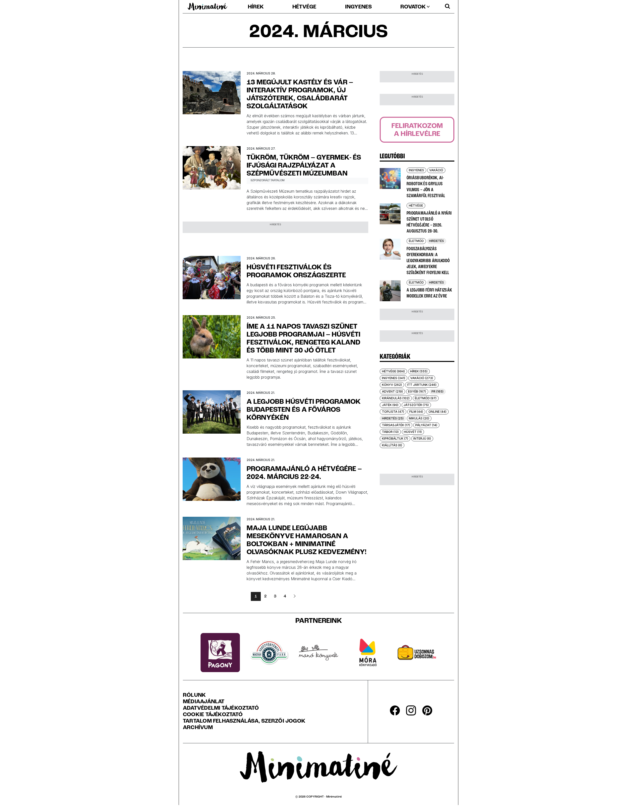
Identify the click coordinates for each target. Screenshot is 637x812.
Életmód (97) (425, 398)
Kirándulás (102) (396, 398)
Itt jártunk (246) (421, 385)
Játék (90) (390, 405)
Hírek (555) (418, 371)
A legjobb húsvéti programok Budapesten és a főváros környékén (304, 410)
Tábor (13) (390, 432)
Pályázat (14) (426, 425)
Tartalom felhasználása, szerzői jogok (244, 721)
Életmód (416, 241)
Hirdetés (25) (393, 418)
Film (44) (416, 411)
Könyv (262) (392, 385)
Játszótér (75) (416, 405)
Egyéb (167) (417, 391)
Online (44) (437, 411)
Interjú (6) (422, 438)
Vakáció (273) (421, 378)
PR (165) (437, 391)
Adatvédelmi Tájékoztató (221, 708)
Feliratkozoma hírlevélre (417, 130)
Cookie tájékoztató (213, 715)
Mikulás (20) (419, 418)
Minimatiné (334, 796)
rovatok (413, 7)
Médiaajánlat (204, 702)
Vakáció (436, 170)
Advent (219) (392, 391)
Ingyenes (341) (393, 378)
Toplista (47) (393, 411)
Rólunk (194, 695)
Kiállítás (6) (392, 445)
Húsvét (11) (413, 432)
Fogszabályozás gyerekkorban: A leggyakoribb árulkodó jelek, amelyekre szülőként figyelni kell (428, 260)
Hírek (256, 7)
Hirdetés (436, 241)
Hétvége (304, 7)
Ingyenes (358, 7)
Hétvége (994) (393, 371)
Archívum (198, 728)
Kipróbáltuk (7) (395, 438)
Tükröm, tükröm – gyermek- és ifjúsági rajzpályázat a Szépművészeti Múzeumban (304, 165)
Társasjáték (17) (396, 425)
